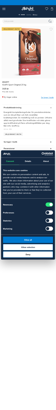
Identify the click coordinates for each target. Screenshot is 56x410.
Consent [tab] (10, 161)
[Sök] (50, 21)
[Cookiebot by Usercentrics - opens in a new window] (41, 154)
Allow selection (28, 247)
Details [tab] (28, 161)
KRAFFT (5, 82)
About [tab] (46, 161)
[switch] (49, 213)
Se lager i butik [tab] (10, 142)
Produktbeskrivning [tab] (12, 107)
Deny (28, 254)
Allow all (28, 240)
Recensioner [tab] (9, 148)
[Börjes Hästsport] (28, 9)
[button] (28, 14)
